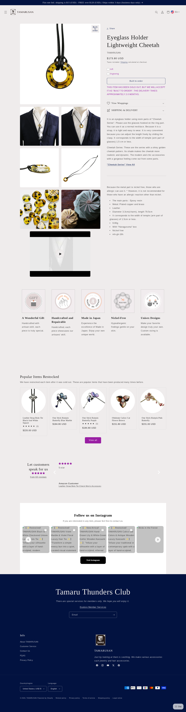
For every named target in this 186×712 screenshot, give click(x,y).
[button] (5, 12)
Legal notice (117, 698)
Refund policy (61, 698)
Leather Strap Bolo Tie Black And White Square (33, 420)
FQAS (23, 655)
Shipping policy (104, 698)
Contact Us (25, 651)
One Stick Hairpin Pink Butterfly (152, 419)
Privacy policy (74, 698)
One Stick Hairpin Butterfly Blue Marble (62, 419)
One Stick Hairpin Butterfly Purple (90, 419)
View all (93, 440)
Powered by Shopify (45, 698)
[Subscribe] (114, 615)
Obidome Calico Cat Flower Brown (121, 419)
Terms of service (88, 698)
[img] (38, 473)
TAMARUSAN (31, 698)
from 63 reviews (38, 477)
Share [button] (112, 28)
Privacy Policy (26, 660)
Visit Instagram (93, 560)
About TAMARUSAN (29, 642)
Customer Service (28, 646)
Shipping (124, 62)
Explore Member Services (93, 607)
